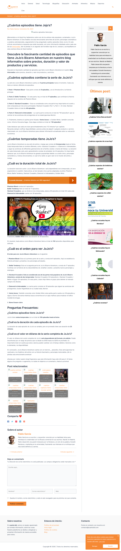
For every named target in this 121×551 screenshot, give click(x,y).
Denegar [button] (94, 546)
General (9, 16)
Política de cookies (50, 530)
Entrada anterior (16, 452)
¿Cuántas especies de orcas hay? (100, 141)
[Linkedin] (20, 421)
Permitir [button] (110, 546)
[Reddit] (24, 421)
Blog (45, 532)
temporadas (16, 46)
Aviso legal (48, 527)
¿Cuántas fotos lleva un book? (100, 117)
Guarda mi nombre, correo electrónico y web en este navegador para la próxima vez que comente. (43, 498)
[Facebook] (8, 421)
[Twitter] (12, 421)
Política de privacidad (51, 525)
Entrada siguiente (67, 452)
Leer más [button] (102, 541)
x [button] (118, 536)
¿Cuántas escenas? (100, 303)
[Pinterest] (16, 421)
